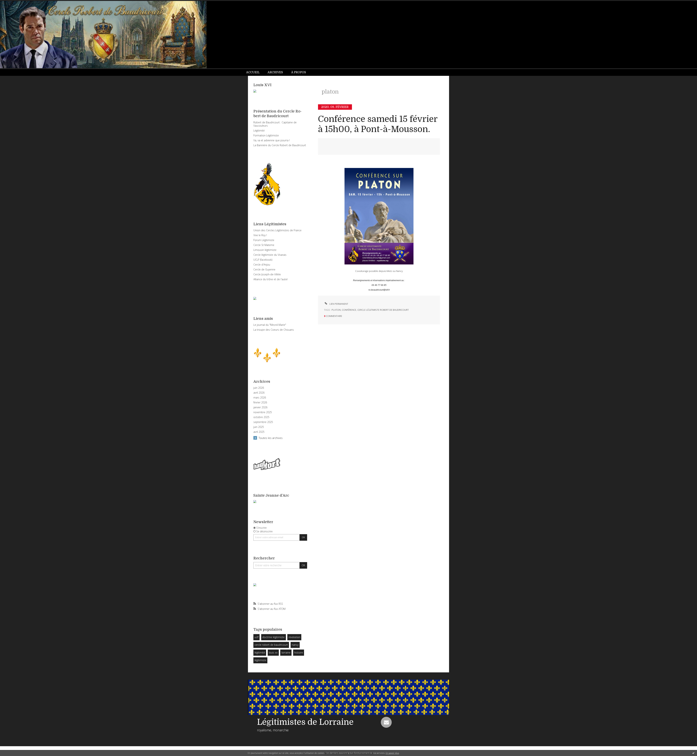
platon (336, 309)
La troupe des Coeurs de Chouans (273, 329)
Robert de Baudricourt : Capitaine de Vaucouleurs (275, 124)
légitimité (259, 652)
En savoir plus (392, 753)
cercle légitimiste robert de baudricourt (383, 309)
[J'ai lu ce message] (693, 752)
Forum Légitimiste (263, 240)
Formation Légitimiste (266, 135)
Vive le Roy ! (260, 235)
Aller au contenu (12, 3)
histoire (298, 652)
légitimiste (260, 660)
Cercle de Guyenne (264, 269)
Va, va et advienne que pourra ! (271, 140)
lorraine (286, 652)
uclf (256, 637)
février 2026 (260, 402)
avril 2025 (258, 432)
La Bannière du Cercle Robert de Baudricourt (279, 145)
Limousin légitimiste (264, 250)
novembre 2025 (262, 412)
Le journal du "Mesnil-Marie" (269, 324)
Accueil (253, 72)
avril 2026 (258, 392)
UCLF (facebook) (262, 259)
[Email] (386, 722)
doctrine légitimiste (273, 637)
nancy (295, 644)
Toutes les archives (271, 438)
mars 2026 (259, 397)
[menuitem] (255, 72)
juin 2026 (258, 387)
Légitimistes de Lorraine (305, 722)
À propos (298, 72)
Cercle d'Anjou (261, 264)
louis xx (273, 652)
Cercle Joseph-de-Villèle (267, 274)
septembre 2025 (263, 422)
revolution (294, 637)
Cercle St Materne (263, 245)
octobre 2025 (261, 417)
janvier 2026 (260, 407)
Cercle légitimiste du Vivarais (269, 254)
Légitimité (259, 130)
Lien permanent (338, 303)
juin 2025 (258, 427)
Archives (275, 72)
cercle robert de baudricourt (271, 644)
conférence (349, 309)
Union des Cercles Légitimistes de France (277, 230)
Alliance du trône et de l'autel (270, 279)
